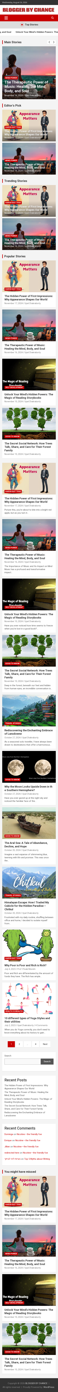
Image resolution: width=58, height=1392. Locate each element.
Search (7, 1055)
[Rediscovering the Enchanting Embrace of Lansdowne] (29, 710)
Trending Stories (15, 181)
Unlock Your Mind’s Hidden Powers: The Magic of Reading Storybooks (26, 86)
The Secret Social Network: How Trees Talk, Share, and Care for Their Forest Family (28, 447)
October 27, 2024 (12, 737)
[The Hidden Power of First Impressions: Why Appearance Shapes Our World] (29, 479)
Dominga (8, 1134)
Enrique (8, 1140)
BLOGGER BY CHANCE (36, 1383)
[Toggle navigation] (6, 18)
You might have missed (20, 1171)
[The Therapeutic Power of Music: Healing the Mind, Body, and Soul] (29, 535)
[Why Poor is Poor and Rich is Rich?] (29, 945)
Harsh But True (13, 127)
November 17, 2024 (13, 137)
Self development (14, 78)
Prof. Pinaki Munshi (26, 969)
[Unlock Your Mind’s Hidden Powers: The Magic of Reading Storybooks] (29, 594)
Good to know (12, 436)
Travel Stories (13, 723)
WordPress (48, 1387)
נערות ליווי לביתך (12, 1159)
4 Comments (41, 1025)
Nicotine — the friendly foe (29, 1134)
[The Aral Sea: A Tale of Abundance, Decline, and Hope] (29, 823)
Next (45, 1044)
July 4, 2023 (10, 969)
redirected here (11, 1152)
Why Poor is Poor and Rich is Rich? (25, 965)
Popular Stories (15, 256)
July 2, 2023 (10, 1025)
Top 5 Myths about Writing (37, 1159)
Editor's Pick (12, 105)
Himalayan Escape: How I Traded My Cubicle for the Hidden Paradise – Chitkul (26, 906)
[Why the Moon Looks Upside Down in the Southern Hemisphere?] (29, 767)
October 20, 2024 (12, 850)
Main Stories (13, 42)
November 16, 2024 (13, 171)
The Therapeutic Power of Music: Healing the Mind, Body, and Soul (24, 166)
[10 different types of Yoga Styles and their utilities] (29, 998)
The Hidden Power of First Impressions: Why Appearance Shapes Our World (28, 133)
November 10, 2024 (13, 95)
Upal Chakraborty (33, 95)
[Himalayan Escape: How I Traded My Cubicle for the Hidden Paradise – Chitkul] (29, 883)
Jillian (7, 1146)
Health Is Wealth (14, 1011)
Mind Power (11, 160)
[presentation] (49, 42)
